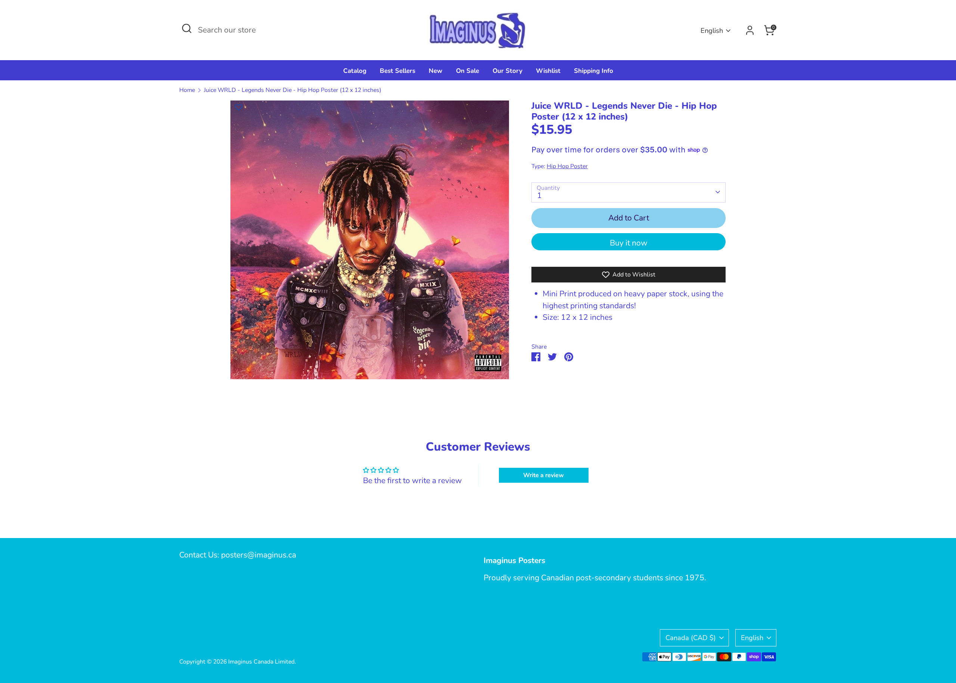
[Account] (749, 30)
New (436, 71)
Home (187, 90)
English (712, 30)
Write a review (543, 475)
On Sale (467, 71)
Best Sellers (397, 71)
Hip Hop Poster (567, 166)
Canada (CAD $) (690, 637)
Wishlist (548, 71)
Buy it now (629, 243)
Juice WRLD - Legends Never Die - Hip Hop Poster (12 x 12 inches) (292, 90)
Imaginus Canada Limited (261, 662)
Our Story (507, 71)
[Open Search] (186, 28)
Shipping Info (593, 71)
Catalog (354, 71)
